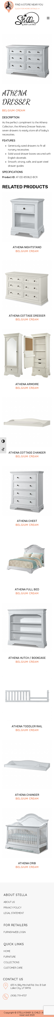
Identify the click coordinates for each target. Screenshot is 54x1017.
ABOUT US (9, 901)
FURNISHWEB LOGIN (15, 932)
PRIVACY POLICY (12, 907)
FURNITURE (10, 956)
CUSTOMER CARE (13, 967)
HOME (7, 951)
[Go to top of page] (47, 1011)
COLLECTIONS (11, 962)
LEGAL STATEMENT (14, 913)
